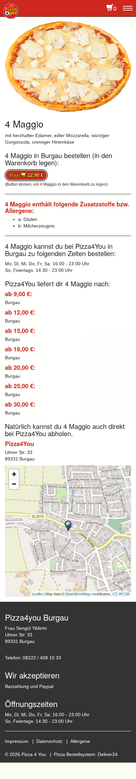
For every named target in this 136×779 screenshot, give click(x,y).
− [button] (14, 484)
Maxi (26, 175)
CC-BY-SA (121, 594)
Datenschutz (49, 741)
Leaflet (37, 594)
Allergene (80, 741)
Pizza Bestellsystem (74, 754)
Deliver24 (108, 754)
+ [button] (14, 474)
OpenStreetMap (77, 594)
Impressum (16, 741)
